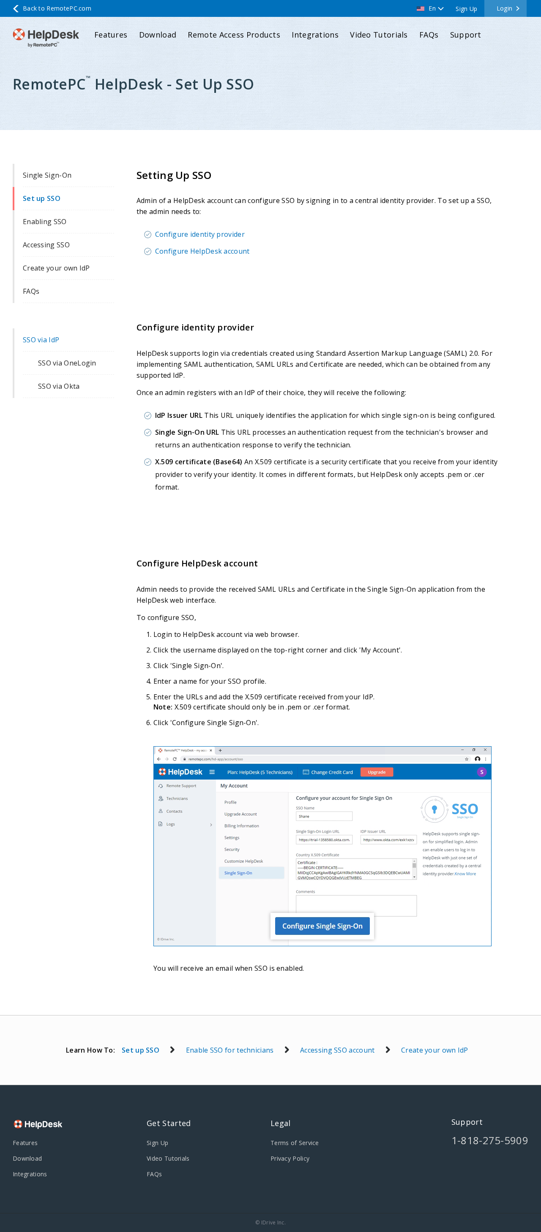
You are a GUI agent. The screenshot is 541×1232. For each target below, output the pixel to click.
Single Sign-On (47, 175)
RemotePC (49, 38)
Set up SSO (41, 198)
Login (505, 8)
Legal (280, 1123)
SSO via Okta (59, 386)
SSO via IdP (41, 339)
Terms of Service (294, 1143)
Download (157, 35)
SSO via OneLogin (67, 363)
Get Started (169, 1123)
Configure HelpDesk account (202, 251)
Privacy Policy (289, 1158)
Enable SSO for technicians (230, 1050)
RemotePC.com (57, 8)
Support (465, 35)
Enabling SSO (45, 221)
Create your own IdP (56, 268)
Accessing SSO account (337, 1050)
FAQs (428, 35)
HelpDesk (38, 1125)
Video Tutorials (379, 35)
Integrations (315, 35)
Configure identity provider (200, 234)
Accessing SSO (46, 244)
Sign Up (466, 9)
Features (110, 35)
